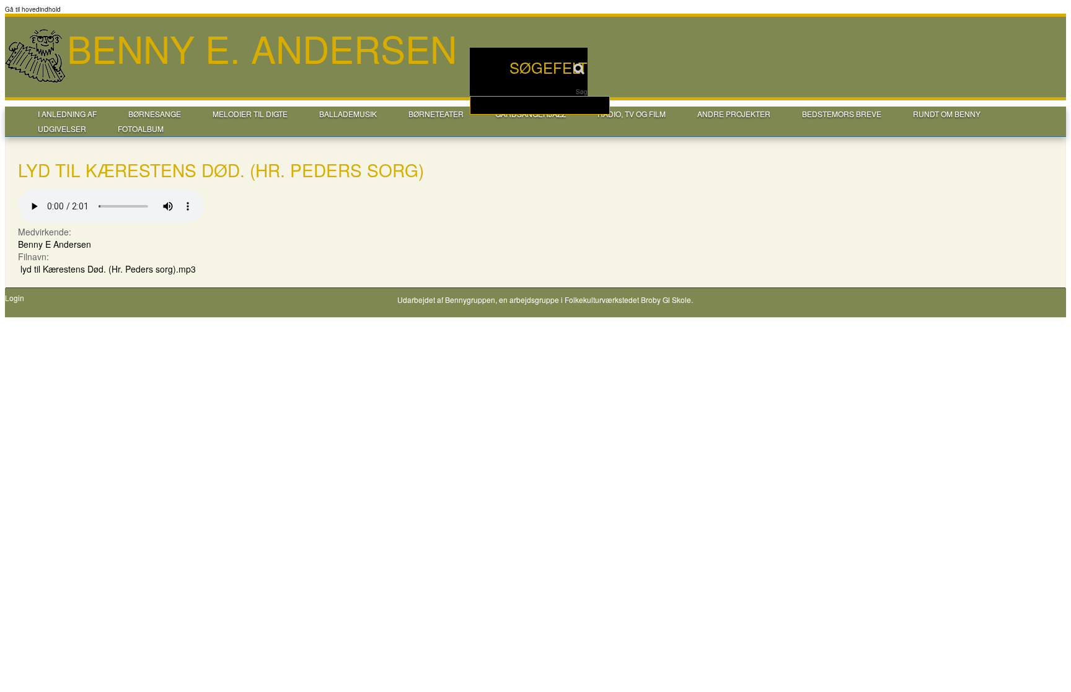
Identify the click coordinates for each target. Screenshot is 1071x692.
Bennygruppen (470, 299)
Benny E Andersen (54, 244)
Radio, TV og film (631, 113)
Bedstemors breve (841, 113)
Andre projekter (733, 113)
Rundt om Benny (947, 113)
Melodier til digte (250, 113)
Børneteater (436, 113)
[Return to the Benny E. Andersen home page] (36, 81)
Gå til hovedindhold (33, 9)
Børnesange (154, 113)
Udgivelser (62, 128)
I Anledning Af (67, 113)
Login (14, 298)
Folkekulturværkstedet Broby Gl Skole (628, 299)
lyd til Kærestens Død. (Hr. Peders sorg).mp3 (108, 269)
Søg (582, 91)
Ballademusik (348, 113)
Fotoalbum (141, 128)
